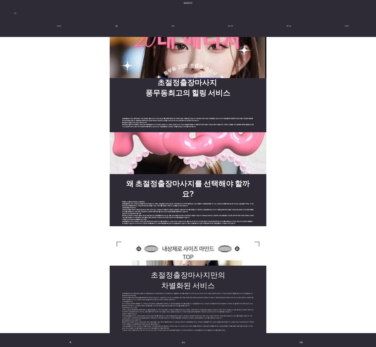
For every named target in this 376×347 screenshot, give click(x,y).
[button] (347, 26)
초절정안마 (188, 3)
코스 (183, 342)
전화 (301, 342)
